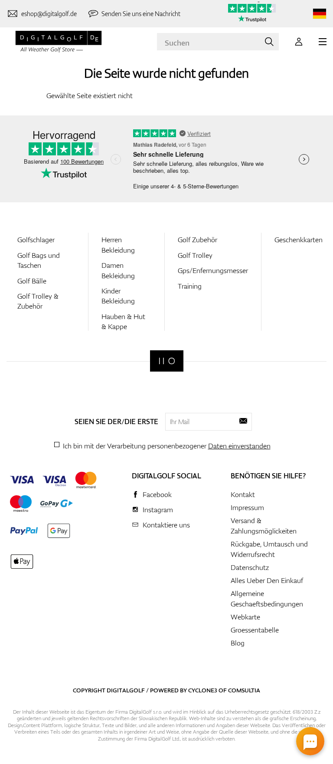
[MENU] (322, 41)
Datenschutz (250, 567)
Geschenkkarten (298, 239)
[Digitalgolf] (166, 361)
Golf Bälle (31, 281)
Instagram (158, 509)
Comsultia (244, 690)
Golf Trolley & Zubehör (38, 301)
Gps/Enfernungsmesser (213, 270)
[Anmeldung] (299, 42)
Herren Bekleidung (118, 244)
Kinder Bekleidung (118, 296)
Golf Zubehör (197, 239)
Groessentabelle (255, 630)
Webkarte (245, 617)
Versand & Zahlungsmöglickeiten (264, 526)
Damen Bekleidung (118, 270)
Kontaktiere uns (166, 525)
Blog (238, 643)
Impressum (247, 507)
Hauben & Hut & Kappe (123, 321)
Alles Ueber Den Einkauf (267, 580)
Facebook (157, 494)
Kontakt (243, 494)
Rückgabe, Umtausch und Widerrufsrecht (269, 549)
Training (190, 286)
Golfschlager (36, 239)
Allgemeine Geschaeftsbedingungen (267, 599)
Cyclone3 (202, 690)
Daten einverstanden (239, 446)
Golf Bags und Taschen (38, 260)
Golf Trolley (195, 255)
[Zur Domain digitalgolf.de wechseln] (319, 13)
